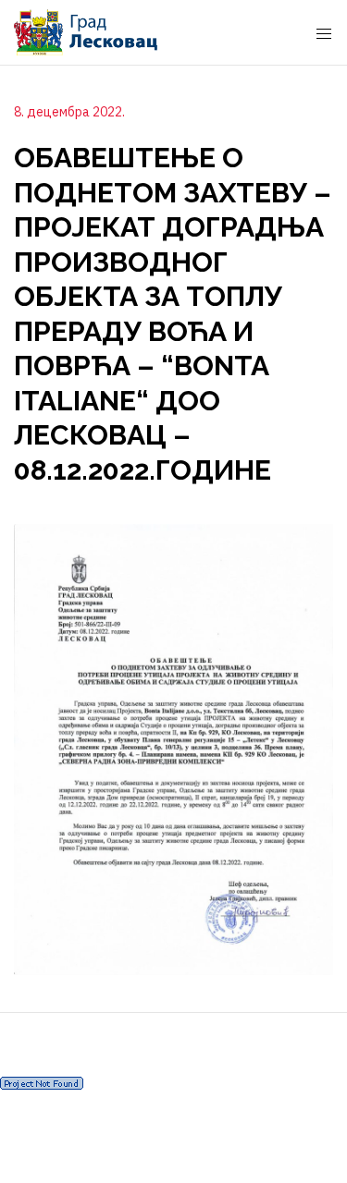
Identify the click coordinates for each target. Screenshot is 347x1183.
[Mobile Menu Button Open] (324, 34)
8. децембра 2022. (69, 112)
